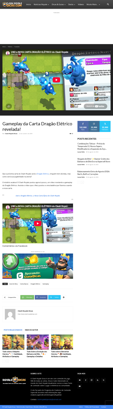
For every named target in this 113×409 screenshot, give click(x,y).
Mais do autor (31, 330)
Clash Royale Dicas (11, 133)
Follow (94, 122)
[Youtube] (79, 386)
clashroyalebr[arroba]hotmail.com (49, 399)
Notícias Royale (40, 4)
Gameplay (46, 284)
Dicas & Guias (58, 4)
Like (83, 122)
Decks (70, 4)
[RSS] (97, 380)
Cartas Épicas (24, 284)
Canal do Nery (13, 284)
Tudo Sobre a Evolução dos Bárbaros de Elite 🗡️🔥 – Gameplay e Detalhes (37, 353)
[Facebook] (85, 380)
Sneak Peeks (55, 348)
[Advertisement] (56, 27)
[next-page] (7, 361)
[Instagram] (91, 380)
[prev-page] (3, 361)
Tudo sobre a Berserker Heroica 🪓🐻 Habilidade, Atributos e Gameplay (61, 353)
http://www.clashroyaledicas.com (27, 314)
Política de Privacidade (92, 407)
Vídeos (81, 4)
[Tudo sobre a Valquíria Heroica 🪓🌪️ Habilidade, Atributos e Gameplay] (13, 342)
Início (28, 4)
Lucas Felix (81, 152)
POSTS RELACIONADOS (13, 330)
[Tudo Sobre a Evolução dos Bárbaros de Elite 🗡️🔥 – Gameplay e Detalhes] (38, 342)
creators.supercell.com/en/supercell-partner (46, 395)
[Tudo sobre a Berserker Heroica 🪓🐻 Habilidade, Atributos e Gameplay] (62, 342)
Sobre (81, 407)
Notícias (5, 348)
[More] (63, 297)
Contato (103, 407)
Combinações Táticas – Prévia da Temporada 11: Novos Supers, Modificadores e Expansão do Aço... (92, 146)
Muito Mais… (92, 4)
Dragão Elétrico (43, 174)
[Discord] (79, 380)
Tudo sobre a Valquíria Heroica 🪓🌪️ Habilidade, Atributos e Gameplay (12, 353)
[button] (108, 5)
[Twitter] (103, 380)
